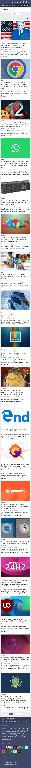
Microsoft (3, 427)
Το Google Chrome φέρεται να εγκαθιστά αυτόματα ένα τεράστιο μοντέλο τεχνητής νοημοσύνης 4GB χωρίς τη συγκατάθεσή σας (15, 85)
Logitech (3, 198)
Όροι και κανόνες (15, 719)
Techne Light (6, 718)
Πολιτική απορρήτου (8, 721)
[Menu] (0, 2)
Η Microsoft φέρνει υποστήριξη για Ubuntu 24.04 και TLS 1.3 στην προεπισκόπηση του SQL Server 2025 (15, 659)
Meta (2, 159)
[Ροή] (23, 2)
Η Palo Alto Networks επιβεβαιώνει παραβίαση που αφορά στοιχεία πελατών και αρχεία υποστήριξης (14, 506)
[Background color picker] (20, 2)
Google (2, 80)
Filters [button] (27, 18)
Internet (3, 235)
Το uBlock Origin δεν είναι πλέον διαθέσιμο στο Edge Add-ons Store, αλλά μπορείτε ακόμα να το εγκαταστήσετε (14, 621)
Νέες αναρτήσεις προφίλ (9, 762)
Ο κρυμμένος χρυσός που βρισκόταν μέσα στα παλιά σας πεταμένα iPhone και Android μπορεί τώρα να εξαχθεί (15, 392)
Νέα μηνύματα (7, 760)
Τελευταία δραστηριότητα (10, 764)
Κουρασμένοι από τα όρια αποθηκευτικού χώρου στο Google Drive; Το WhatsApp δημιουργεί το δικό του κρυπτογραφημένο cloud (15, 164)
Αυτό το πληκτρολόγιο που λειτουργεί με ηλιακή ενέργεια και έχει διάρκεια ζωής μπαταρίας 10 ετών (14, 202)
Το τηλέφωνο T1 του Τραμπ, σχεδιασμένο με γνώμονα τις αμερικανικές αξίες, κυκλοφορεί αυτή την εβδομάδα (15, 45)
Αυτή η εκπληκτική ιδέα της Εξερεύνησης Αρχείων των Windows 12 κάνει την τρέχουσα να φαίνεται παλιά (14, 125)
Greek (12, 718)
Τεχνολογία (3, 41)
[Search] (29, 2)
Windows (3, 120)
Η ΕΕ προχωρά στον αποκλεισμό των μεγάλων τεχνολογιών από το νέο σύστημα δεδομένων (15, 315)
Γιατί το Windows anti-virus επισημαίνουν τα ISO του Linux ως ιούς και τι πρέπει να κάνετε (15, 543)
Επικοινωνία (6, 719)
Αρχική (22, 721)
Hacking (3, 462)
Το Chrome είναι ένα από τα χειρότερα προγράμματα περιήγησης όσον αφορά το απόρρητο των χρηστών (14, 239)
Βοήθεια (17, 721)
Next (15, 714)
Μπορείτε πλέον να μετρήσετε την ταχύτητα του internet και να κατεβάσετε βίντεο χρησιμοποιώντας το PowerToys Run (14, 353)
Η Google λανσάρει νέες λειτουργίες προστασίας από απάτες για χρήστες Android (13, 276)
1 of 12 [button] (10, 714)
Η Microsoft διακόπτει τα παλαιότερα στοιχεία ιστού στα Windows (13, 430)
